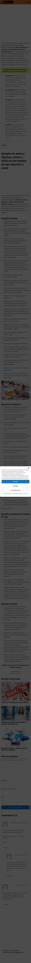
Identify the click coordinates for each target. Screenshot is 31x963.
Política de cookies (7, 493)
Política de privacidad (17, 493)
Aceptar (15, 481)
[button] (28, 468)
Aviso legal (25, 493)
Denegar (15, 486)
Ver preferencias (15, 490)
